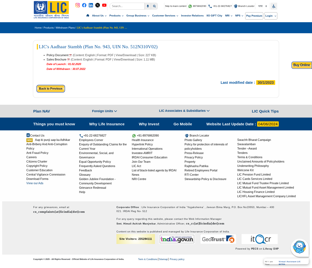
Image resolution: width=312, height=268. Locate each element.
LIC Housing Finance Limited (256, 191)
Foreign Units (103, 111)
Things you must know (54, 124)
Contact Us (37, 135)
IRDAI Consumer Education (149, 157)
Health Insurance (143, 140)
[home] (87, 15)
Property (190, 161)
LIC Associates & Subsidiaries (183, 111)
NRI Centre (139, 179)
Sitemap (163, 259)
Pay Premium (254, 15)
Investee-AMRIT (142, 153)
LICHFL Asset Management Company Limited (266, 196)
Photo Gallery (193, 140)
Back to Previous (50, 88)
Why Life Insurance (107, 124)
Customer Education (39, 170)
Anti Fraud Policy (37, 152)
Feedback (85, 170)
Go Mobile (183, 124)
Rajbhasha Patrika (196, 166)
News (135, 174)
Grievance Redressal (92, 187)
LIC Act (136, 166)
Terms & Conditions (249, 157)
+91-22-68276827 (222, 6)
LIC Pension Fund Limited (254, 174)
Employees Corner (91, 140)
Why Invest (149, 124)
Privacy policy (177, 259)
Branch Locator (246, 6)
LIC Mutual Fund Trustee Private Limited (263, 183)
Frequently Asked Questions (97, 166)
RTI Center (192, 174)
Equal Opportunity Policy (95, 161)
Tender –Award (247, 148)
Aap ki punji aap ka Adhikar (52, 139)
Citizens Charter (36, 161)
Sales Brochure (57, 59)
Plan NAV (41, 111)
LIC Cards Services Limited (254, 178)
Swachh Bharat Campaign (254, 139)
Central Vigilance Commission (45, 174)
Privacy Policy (194, 157)
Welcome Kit (245, 170)
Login (269, 15)
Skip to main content (175, 6)
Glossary (84, 174)
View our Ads (34, 183)
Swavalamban (246, 144)
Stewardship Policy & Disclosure (205, 179)
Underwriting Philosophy (253, 165)
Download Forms (37, 178)
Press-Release (194, 153)
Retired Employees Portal (201, 170)
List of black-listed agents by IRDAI (154, 170)
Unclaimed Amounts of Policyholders (260, 161)
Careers (31, 157)
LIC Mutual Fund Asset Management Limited (265, 187)
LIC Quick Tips (265, 111)
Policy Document (58, 55)
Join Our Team (141, 161)
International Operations (147, 148)
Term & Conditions (147, 259)
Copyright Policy (36, 165)
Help (82, 192)
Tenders (242, 152)
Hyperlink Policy (142, 144)
